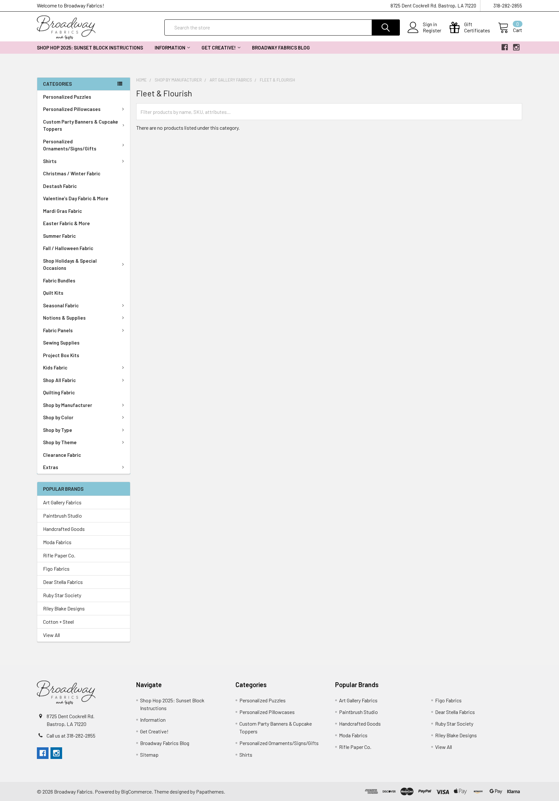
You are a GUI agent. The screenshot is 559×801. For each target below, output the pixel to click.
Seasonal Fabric (61, 305)
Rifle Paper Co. (59, 555)
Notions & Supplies (64, 318)
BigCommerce (136, 791)
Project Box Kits (61, 355)
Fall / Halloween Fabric (68, 248)
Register (432, 30)
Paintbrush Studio (62, 515)
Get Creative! (219, 47)
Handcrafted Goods (64, 529)
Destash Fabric (60, 186)
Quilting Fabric (59, 392)
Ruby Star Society (62, 595)
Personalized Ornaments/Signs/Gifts (69, 145)
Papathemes (210, 791)
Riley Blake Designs (64, 608)
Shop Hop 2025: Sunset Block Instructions (90, 47)
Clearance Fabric (62, 455)
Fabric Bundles (59, 280)
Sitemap (149, 755)
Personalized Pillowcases (72, 109)
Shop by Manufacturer (67, 405)
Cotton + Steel (58, 622)
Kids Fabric (55, 367)
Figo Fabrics (56, 568)
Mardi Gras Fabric (62, 211)
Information (170, 47)
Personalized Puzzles (67, 97)
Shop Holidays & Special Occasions (70, 264)
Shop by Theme (60, 442)
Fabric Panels (58, 330)
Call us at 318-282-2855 (71, 735)
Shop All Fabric (59, 380)
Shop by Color (58, 417)
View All (51, 635)
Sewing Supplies (61, 343)
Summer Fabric (59, 236)
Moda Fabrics (57, 542)
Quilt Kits (53, 293)
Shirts (50, 161)
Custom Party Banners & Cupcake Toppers (80, 125)
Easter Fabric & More (66, 223)
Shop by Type (57, 430)
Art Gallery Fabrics (62, 502)
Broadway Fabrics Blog (281, 47)
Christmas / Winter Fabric (71, 173)
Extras (50, 467)
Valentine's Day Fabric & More (75, 198)
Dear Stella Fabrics (63, 582)
